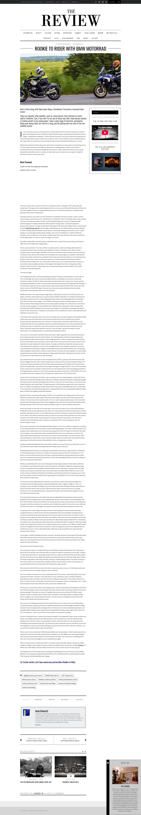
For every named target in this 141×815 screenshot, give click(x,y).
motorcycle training (28, 687)
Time (78, 38)
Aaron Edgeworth (64, 44)
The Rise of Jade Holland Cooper (36, 739)
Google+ (38, 724)
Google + (79, 699)
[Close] (108, 762)
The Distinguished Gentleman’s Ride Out (36, 782)
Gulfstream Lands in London (70, 739)
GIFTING (95, 38)
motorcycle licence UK (29, 683)
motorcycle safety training (67, 683)
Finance (78, 33)
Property (47, 38)
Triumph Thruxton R (70, 782)
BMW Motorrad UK (32, 228)
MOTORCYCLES (112, 33)
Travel (86, 38)
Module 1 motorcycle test (47, 679)
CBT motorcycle (67, 675)
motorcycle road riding (47, 683)
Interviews (67, 33)
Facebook (38, 699)
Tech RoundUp (67, 38)
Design (57, 33)
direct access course (28, 679)
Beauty (39, 33)
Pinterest (65, 699)
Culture (48, 33)
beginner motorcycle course (33, 675)
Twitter (51, 699)
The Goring (125, 786)
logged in (38, 793)
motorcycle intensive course (68, 679)
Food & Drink (89, 33)
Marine (100, 33)
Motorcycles (78, 44)
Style (56, 38)
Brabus (80, 645)
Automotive (28, 33)
